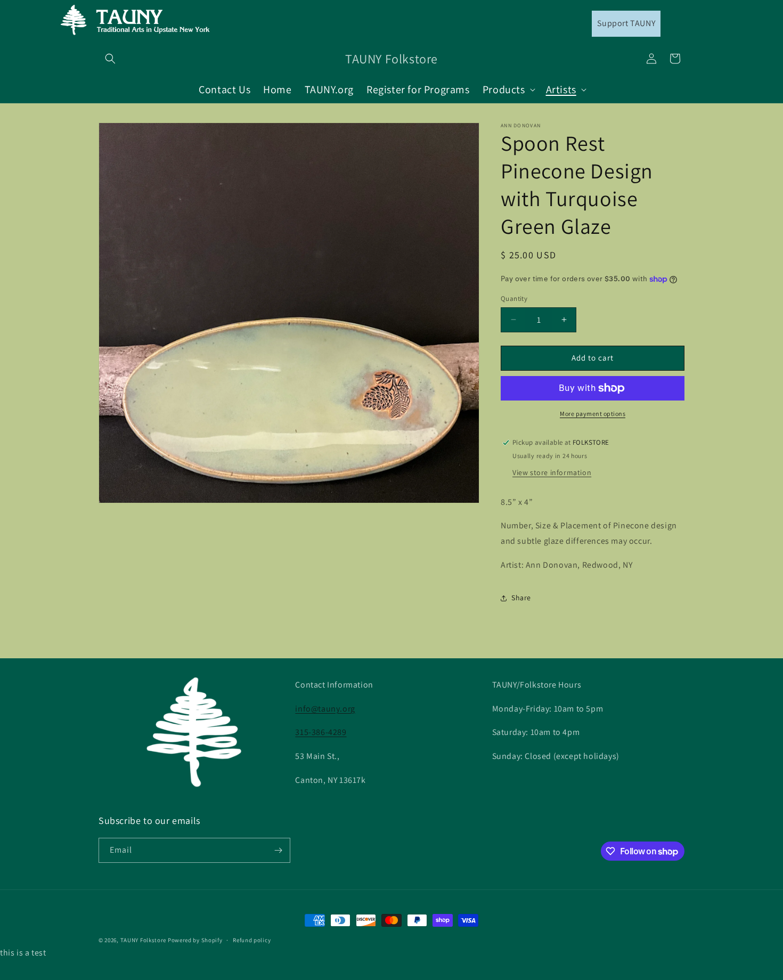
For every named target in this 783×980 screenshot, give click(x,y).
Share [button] (521, 597)
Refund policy (252, 940)
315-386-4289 (320, 732)
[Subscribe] (278, 850)
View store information (551, 472)
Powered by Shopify (195, 940)
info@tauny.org (325, 708)
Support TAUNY (626, 23)
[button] (110, 58)
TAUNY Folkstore (143, 940)
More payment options (592, 414)
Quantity (514, 298)
